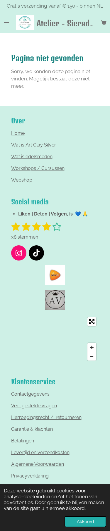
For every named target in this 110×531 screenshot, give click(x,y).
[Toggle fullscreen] (91, 321)
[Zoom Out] (91, 356)
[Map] (55, 338)
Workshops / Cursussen (38, 168)
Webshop (21, 180)
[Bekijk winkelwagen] (103, 22)
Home (18, 133)
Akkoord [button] (85, 521)
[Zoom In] (91, 347)
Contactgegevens (30, 394)
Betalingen (22, 441)
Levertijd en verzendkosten (40, 452)
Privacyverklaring (30, 476)
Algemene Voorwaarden (37, 464)
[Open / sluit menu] (6, 22)
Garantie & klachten (32, 429)
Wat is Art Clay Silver (33, 145)
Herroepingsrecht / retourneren (46, 417)
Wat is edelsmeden (32, 156)
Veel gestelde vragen (34, 405)
